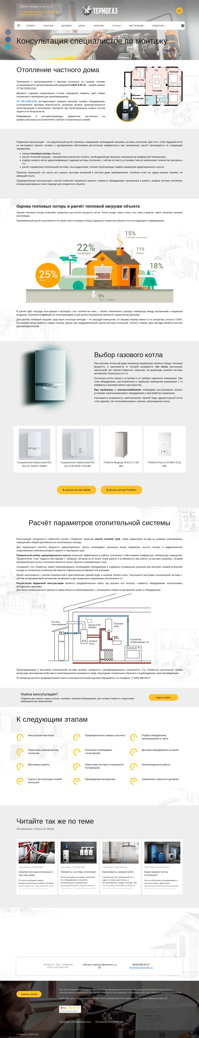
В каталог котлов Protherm (121, 490)
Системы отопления (31, 867)
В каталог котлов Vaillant (76, 490)
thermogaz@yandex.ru (141, 967)
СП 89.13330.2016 (26, 101)
